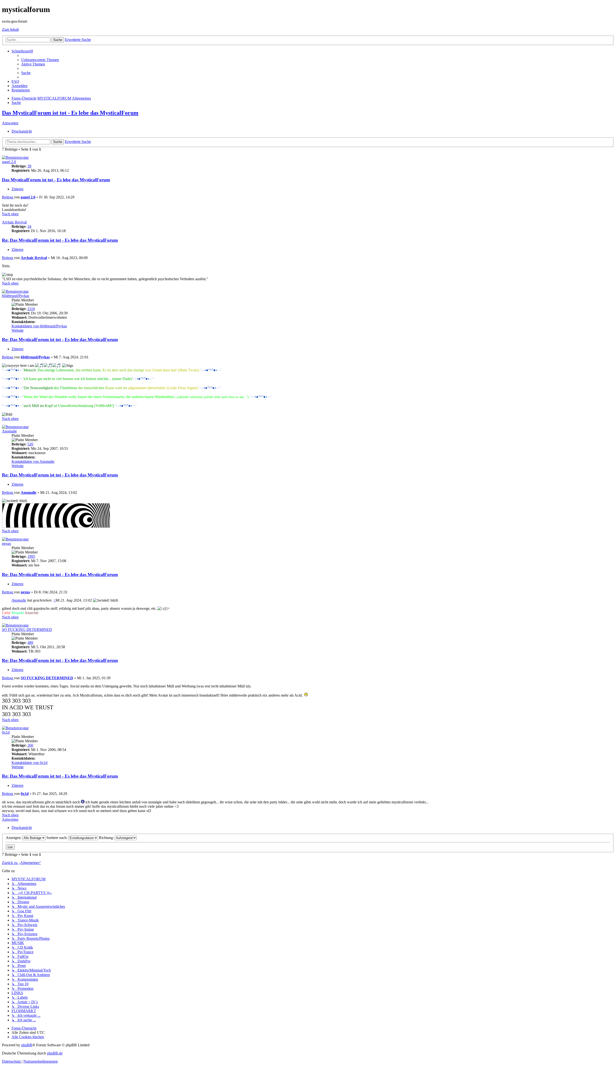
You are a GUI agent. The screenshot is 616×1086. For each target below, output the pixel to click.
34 (29, 226)
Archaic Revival (14, 222)
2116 (31, 309)
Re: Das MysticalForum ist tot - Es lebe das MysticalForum (60, 240)
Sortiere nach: (57, 838)
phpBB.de (55, 1053)
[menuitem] (40, 60)
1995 (31, 556)
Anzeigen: (14, 838)
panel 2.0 (9, 162)
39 (29, 166)
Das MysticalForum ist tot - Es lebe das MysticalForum (70, 113)
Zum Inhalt (10, 29)
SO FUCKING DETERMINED (27, 630)
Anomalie (9, 431)
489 (30, 643)
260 (30, 745)
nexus (6, 543)
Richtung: (107, 838)
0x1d (6, 732)
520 (30, 444)
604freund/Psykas (15, 296)
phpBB (26, 1045)
